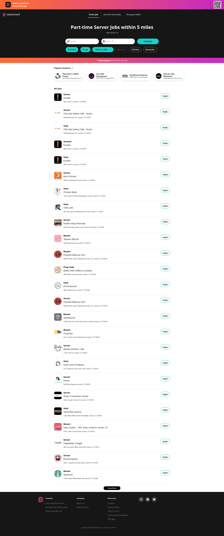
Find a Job (93, 14)
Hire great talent (133, 14)
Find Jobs (148, 41)
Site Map (111, 519)
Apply (165, 96)
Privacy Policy (114, 507)
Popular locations (62, 68)
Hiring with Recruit (54, 511)
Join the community (112, 14)
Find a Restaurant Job (55, 503)
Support (111, 503)
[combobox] (82, 41)
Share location (104, 60)
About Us (81, 503)
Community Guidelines (118, 515)
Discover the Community (56, 507)
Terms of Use (113, 511)
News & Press (83, 507)
